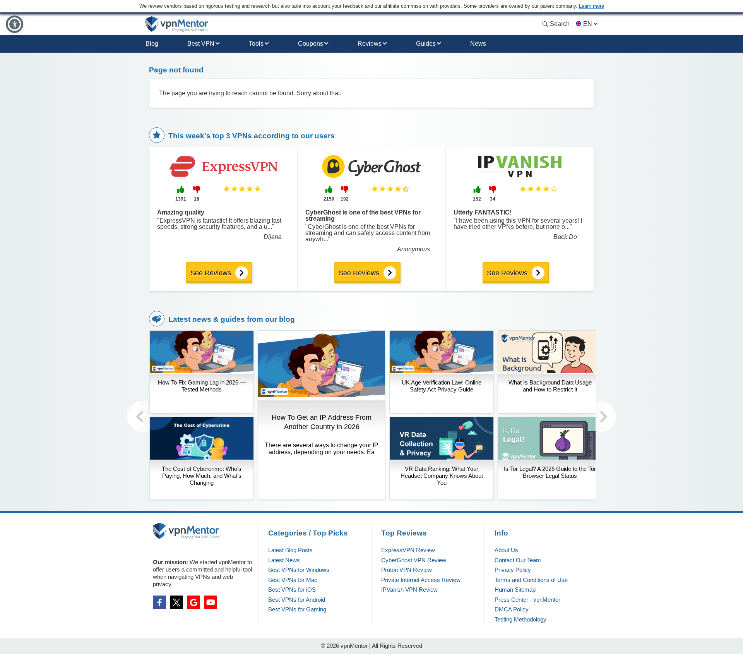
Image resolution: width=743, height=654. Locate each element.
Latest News (284, 560)
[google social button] (193, 602)
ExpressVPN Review (408, 550)
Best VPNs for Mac (292, 580)
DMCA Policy (512, 609)
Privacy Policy (513, 569)
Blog (152, 43)
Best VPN (200, 43)
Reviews (370, 43)
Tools (256, 43)
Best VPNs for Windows (298, 569)
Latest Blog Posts (290, 550)
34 (492, 199)
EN (588, 24)
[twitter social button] (176, 602)
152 (477, 199)
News (478, 43)
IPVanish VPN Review (409, 589)
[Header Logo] (177, 24)
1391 (180, 199)
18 (196, 199)
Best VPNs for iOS (292, 589)
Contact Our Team (518, 560)
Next (600, 416)
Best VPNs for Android (296, 599)
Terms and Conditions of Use (531, 580)
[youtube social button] (210, 602)
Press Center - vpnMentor (527, 599)
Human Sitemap (515, 589)
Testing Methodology (520, 619)
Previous (142, 416)
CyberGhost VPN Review (413, 560)
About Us (506, 550)
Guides (426, 43)
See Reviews (210, 273)
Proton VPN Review (406, 569)
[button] (14, 24)
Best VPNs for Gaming (297, 609)
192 (345, 199)
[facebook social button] (159, 602)
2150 (329, 199)
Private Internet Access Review (421, 580)
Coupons (310, 43)
